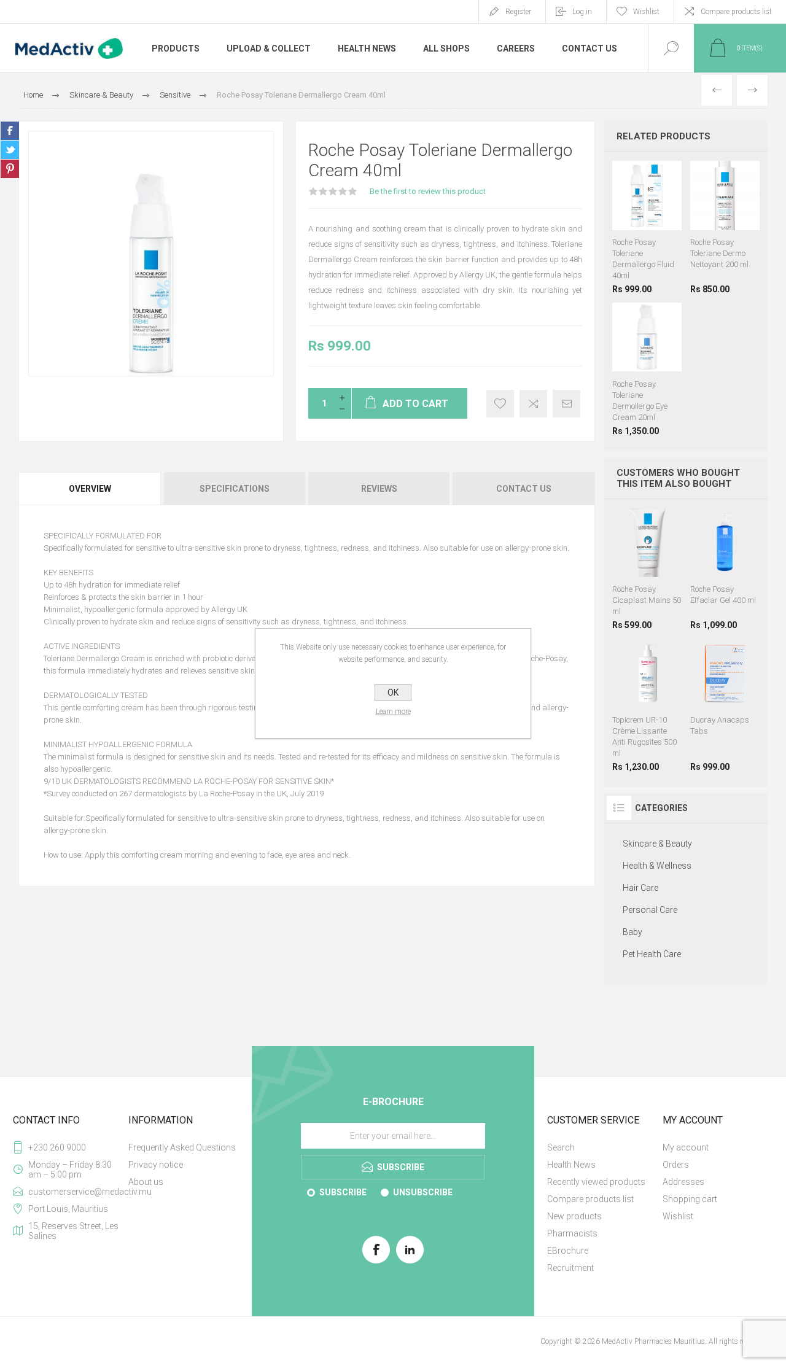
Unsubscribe (423, 1192)
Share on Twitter (10, 150)
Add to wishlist (500, 403)
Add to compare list (533, 403)
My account (686, 1147)
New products (574, 1216)
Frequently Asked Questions (182, 1147)
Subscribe (343, 1192)
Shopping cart (690, 1199)
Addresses (683, 1182)
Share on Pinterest (10, 169)
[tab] (90, 488)
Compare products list (736, 11)
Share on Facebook (10, 131)
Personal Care (650, 910)
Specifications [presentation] (235, 489)
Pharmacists (572, 1233)
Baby (632, 932)
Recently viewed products (596, 1182)
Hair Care (640, 888)
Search (561, 1147)
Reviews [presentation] (379, 489)
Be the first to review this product (428, 191)
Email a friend (566, 403)
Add (659, 199)
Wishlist (678, 1216)
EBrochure (567, 1250)
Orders (676, 1165)
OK (393, 692)
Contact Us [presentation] (523, 489)
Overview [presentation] (90, 489)
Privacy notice (155, 1165)
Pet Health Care (652, 954)
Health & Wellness (657, 866)
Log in (582, 11)
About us (145, 1182)
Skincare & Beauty (657, 843)
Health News (571, 1165)
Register (518, 11)
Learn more (393, 711)
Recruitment (570, 1268)
